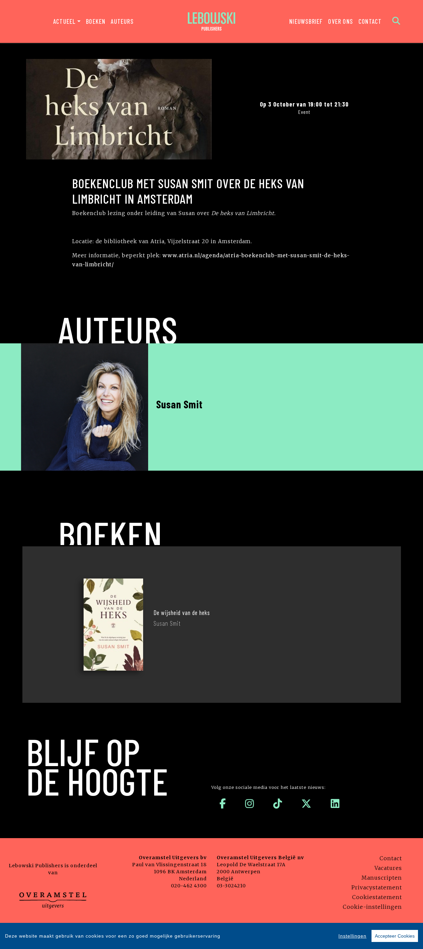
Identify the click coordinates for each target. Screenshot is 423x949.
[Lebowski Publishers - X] (306, 804)
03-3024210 (231, 886)
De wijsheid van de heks (181, 612)
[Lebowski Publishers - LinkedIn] (335, 804)
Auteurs (122, 21)
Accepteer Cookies (395, 936)
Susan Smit (179, 404)
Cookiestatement (377, 897)
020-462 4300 (189, 886)
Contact (370, 21)
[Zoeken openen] (396, 21)
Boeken (95, 21)
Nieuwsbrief (306, 21)
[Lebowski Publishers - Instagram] (249, 804)
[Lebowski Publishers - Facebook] (222, 804)
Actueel (64, 21)
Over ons (340, 21)
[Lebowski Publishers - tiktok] (277, 804)
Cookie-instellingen (372, 906)
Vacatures (388, 868)
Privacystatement (376, 887)
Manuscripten (381, 877)
